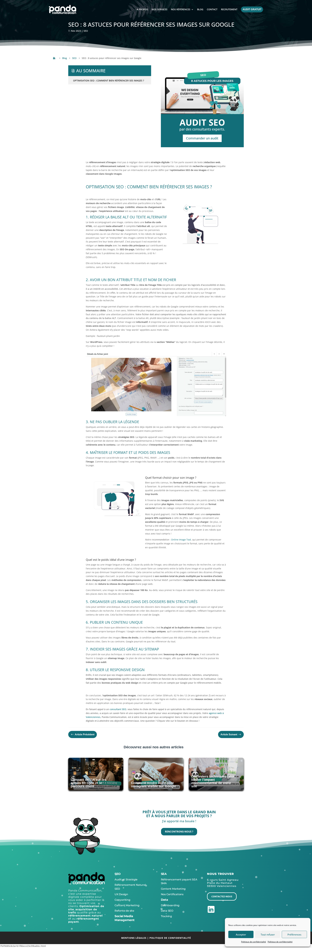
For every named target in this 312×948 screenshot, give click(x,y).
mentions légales (133, 937)
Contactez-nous (221, 896)
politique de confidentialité (170, 937)
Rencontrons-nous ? (179, 831)
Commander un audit (202, 138)
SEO (86, 30)
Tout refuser (268, 934)
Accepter (241, 934)
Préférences (294, 934)
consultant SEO (118, 709)
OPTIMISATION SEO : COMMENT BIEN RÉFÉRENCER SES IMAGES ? (108, 80)
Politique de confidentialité (253, 941)
